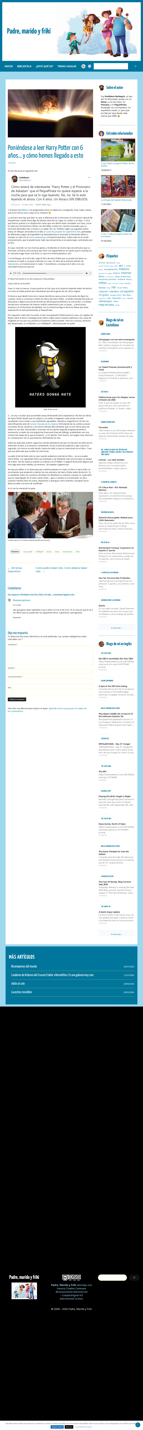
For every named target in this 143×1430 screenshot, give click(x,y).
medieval (121, 279)
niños (78, 552)
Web (9, 688)
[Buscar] (135, 66)
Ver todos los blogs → (117, 628)
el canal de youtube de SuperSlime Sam (62, 231)
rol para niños (115, 295)
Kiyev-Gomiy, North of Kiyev (112, 824)
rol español (127, 291)
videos (115, 301)
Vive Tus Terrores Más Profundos (114, 578)
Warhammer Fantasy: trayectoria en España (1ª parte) (116, 549)
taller (109, 298)
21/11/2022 (17, 605)
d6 (124, 266)
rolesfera (114, 291)
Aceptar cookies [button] (57, 1427)
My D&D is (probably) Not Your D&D (116, 658)
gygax (110, 273)
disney (101, 269)
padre (109, 283)
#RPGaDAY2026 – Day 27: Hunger (114, 744)
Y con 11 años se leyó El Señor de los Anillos (116, 235)
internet (126, 273)
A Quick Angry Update (109, 912)
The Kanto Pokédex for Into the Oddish (114, 852)
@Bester (25, 210)
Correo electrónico (15, 677)
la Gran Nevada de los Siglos (43, 424)
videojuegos (105, 301)
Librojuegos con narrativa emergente (117, 339)
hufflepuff (39, 552)
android (102, 262)
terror (124, 298)
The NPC (103, 771)
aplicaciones (111, 263)
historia (116, 273)
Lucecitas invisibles (21, 992)
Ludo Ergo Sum (109, 277)
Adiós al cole (18, 983)
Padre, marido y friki (29, 31)
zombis (117, 305)
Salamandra (13, 264)
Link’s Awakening (37, 237)
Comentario (13, 644)
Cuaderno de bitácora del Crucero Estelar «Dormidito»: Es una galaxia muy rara (52, 975)
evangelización (111, 269)
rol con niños (122, 287)
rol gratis (104, 294)
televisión (116, 298)
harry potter (27, 552)
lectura (49, 552)
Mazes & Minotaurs (123, 276)
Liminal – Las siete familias (111, 459)
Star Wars (126, 295)
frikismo (124, 269)
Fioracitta (103, 427)
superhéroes (102, 298)
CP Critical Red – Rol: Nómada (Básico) (113, 488)
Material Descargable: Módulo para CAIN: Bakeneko (116, 518)
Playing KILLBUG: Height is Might (115, 796)
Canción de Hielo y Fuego (106, 266)
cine (116, 266)
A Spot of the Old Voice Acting (113, 686)
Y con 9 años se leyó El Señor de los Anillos (117, 164)
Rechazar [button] (69, 1427)
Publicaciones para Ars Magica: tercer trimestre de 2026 (117, 398)
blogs (118, 263)
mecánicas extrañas (107, 279)
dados (128, 266)
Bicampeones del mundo (24, 966)
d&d (121, 265)
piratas (121, 283)
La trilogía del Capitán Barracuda (116, 200)
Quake (102, 605)
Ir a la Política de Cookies (84, 1427)
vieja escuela (106, 304)
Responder (17, 617)
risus (108, 288)
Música (129, 279)
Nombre (11, 668)
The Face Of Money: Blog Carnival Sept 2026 (115, 883)
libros (57, 552)
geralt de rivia (103, 273)
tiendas (130, 298)
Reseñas (102, 287)
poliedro (128, 283)
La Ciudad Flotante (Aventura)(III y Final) (115, 368)
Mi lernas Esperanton (15, 569)
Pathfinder (115, 283)
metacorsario (67, 552)
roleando (103, 291)
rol (113, 287)
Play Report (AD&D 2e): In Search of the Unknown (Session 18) (116, 715)
